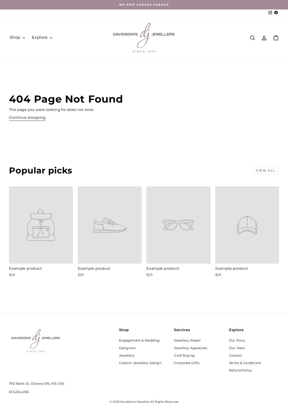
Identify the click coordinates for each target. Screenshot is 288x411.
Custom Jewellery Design (140, 363)
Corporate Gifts (186, 363)
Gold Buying (184, 355)
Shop (16, 37)
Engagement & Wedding (139, 340)
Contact (235, 355)
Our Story (237, 340)
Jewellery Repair (187, 340)
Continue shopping (27, 117)
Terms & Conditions (245, 363)
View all (266, 170)
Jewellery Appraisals (190, 348)
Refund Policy (240, 370)
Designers (127, 348)
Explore (40, 37)
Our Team (237, 348)
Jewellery (127, 355)
